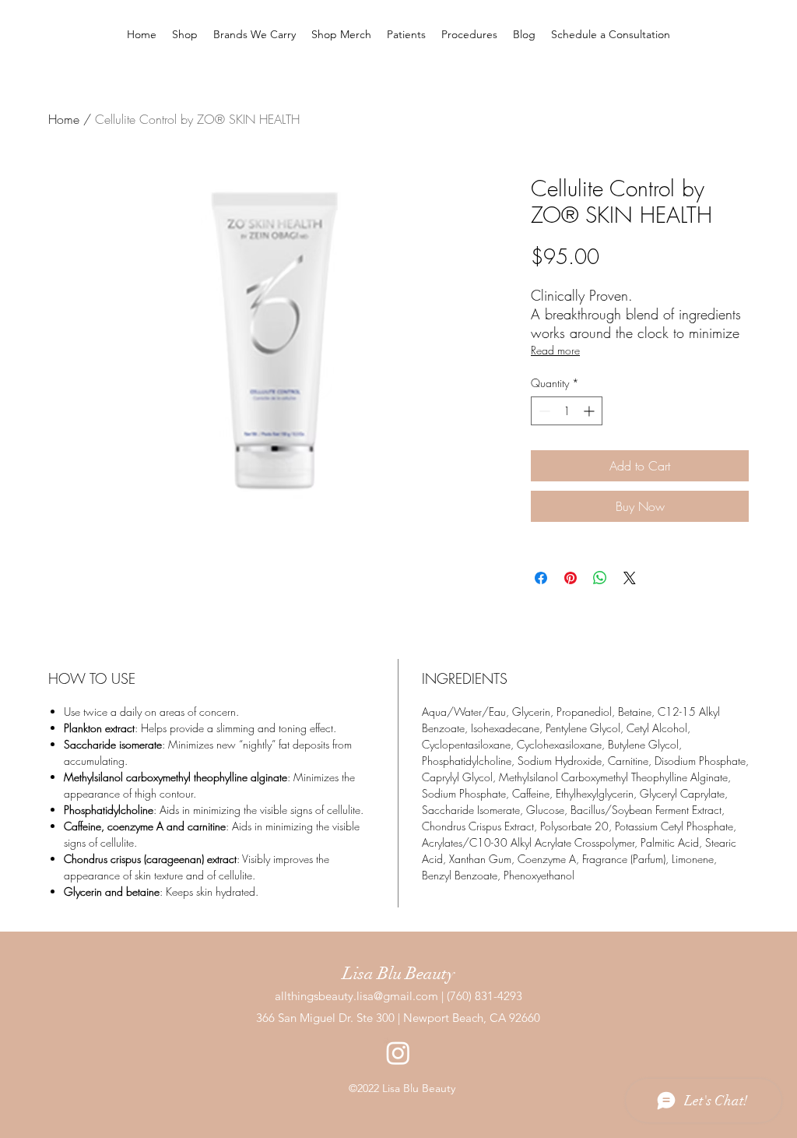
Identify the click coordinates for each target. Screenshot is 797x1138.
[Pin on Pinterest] (570, 578)
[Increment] (590, 411)
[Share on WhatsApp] (600, 578)
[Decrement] (543, 411)
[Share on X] (629, 578)
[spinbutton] (567, 411)
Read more (555, 350)
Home (63, 119)
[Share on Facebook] (541, 578)
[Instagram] (398, 1053)
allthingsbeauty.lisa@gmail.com (356, 995)
